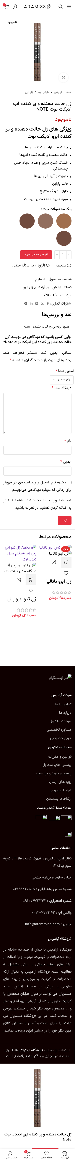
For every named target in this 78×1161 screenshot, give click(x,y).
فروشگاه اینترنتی (31, 1050)
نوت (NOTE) (53, 295)
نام (68, 441)
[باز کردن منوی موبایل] (69, 6)
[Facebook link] (47, 304)
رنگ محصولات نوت (57, 209)
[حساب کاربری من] (15, 6)
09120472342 (34, 901)
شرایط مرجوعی (61, 790)
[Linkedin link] (31, 304)
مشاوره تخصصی (59, 730)
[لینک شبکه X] (42, 304)
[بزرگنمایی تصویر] (63, 77)
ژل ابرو (29, 92)
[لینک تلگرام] (26, 304)
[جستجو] (60, 6)
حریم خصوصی (61, 738)
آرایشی (58, 92)
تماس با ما (63, 704)
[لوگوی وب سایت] (37, 6)
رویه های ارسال (60, 782)
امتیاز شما (64, 371)
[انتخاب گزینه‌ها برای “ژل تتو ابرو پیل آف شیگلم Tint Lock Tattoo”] (31, 579)
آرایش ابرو (43, 92)
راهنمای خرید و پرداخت (54, 773)
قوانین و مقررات (60, 757)
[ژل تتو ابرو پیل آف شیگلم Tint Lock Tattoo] (19, 554)
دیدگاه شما (62, 388)
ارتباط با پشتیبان (59, 799)
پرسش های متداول (57, 765)
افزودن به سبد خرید (36, 254)
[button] (66, 562)
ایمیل (66, 462)
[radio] (64, 221)
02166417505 (24, 889)
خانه (69, 92)
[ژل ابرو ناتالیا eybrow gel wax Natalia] (55, 548)
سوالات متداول (61, 721)
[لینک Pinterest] (36, 304)
